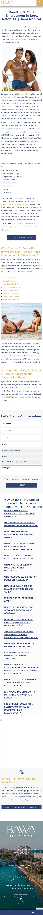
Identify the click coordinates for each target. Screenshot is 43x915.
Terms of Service (11, 885)
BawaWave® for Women (11, 296)
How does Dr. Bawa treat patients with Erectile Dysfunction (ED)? (18, 622)
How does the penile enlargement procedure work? (18, 534)
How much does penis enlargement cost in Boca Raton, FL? (19, 513)
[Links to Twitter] (21, 878)
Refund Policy (28, 888)
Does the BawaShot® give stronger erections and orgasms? (18, 610)
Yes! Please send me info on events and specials (22, 479)
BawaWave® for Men (10, 281)
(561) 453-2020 (34, 3)
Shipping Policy (15, 888)
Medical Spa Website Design (30, 897)
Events (10, 912)
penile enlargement (12, 800)
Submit (21, 485)
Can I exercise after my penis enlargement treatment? (17, 656)
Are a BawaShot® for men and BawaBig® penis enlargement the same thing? (21, 634)
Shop (32, 912)
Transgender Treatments (11, 299)
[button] (21, 513)
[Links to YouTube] (10, 878)
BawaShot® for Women (11, 287)
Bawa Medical (16, 39)
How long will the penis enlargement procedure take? (18, 589)
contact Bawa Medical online (24, 397)
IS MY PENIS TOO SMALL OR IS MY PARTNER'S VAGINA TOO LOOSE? (19, 695)
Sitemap (22, 885)
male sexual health (9, 97)
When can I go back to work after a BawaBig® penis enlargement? (20, 683)
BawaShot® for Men (10, 278)
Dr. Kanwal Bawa (24, 94)
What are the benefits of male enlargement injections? (18, 568)
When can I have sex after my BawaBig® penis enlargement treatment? (19, 547)
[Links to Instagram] (27, 878)
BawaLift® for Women (10, 293)
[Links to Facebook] (15, 878)
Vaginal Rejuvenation (10, 290)
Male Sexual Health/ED (11, 284)
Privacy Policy (32, 885)
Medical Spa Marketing (11, 897)
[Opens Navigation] (39, 4)
